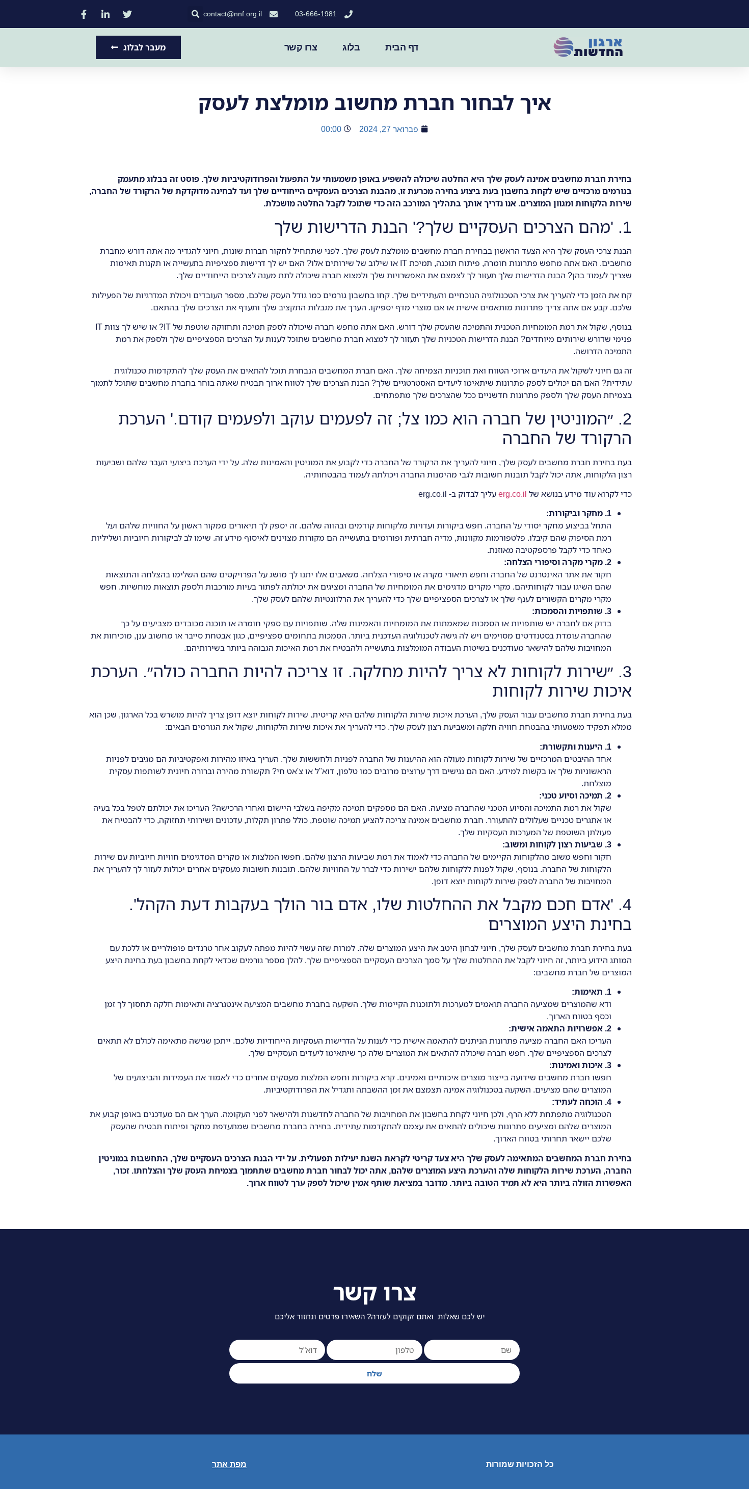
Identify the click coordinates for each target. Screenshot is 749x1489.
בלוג (351, 47)
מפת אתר (229, 1464)
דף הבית (401, 47)
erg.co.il (512, 493)
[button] (195, 14)
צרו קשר (300, 47)
